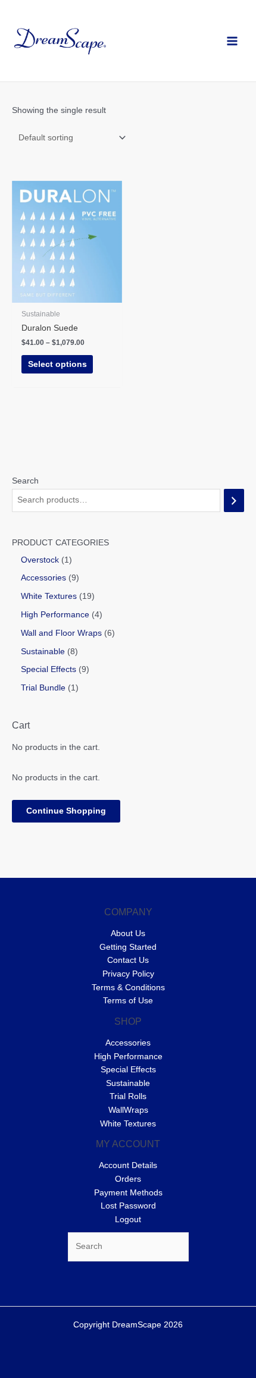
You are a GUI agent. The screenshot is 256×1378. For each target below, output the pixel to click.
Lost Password (128, 1205)
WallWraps (128, 1110)
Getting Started (128, 947)
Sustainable (128, 1083)
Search (25, 480)
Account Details (128, 1165)
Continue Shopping (66, 810)
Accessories (128, 1042)
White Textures (128, 1123)
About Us (128, 933)
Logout (128, 1219)
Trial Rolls (128, 1096)
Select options (57, 364)
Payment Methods (128, 1192)
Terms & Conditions (128, 987)
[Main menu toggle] (232, 41)
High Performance (128, 1056)
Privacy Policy (128, 973)
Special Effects (128, 1069)
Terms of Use (128, 1000)
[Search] (234, 500)
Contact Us (128, 960)
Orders (128, 1179)
